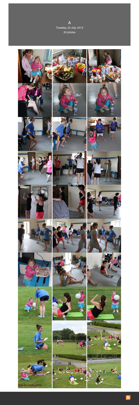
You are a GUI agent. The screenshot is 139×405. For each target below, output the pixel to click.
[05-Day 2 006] (70, 99)
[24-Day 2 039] (104, 303)
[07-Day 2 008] (35, 133)
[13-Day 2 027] (35, 201)
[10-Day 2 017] (35, 167)
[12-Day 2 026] (104, 167)
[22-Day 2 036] (35, 303)
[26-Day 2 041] (70, 337)
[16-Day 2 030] (35, 235)
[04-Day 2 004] (35, 99)
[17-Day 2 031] (70, 235)
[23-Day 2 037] (70, 303)
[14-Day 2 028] (70, 201)
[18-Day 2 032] (104, 235)
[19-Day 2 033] (35, 269)
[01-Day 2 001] (35, 65)
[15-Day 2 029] (104, 201)
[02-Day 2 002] (70, 65)
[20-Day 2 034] (70, 269)
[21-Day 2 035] (104, 269)
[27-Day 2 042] (104, 337)
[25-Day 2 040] (35, 337)
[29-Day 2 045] (70, 371)
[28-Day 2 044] (35, 371)
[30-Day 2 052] (104, 371)
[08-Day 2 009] (70, 133)
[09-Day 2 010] (104, 133)
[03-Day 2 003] (104, 65)
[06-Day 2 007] (104, 99)
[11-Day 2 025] (70, 167)
